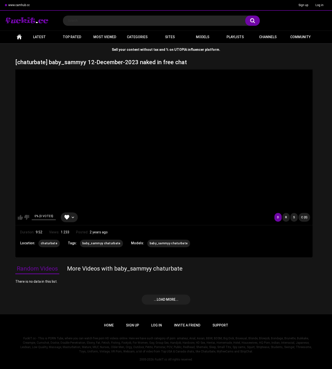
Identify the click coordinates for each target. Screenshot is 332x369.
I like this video (20, 217)
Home (19, 37)
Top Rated (72, 37)
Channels (268, 37)
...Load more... (166, 299)
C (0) (304, 217)
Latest (39, 37)
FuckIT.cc (161, 359)
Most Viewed (104, 37)
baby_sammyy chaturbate (101, 243)
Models (202, 37)
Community (300, 37)
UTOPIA (180, 50)
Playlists (235, 37)
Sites (170, 37)
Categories (137, 37)
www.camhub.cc (19, 5)
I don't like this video (26, 217)
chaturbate (49, 243)
